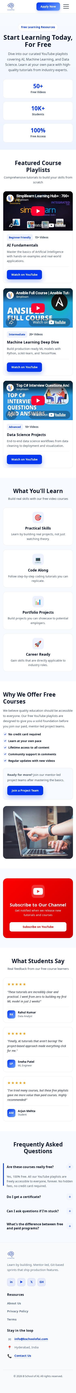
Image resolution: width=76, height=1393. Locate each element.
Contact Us (22, 1355)
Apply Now (48, 6)
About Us (14, 1303)
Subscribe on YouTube (38, 927)
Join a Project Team (25, 790)
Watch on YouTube (24, 274)
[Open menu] (66, 6)
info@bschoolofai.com (31, 1339)
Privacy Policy (17, 1311)
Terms (11, 1319)
